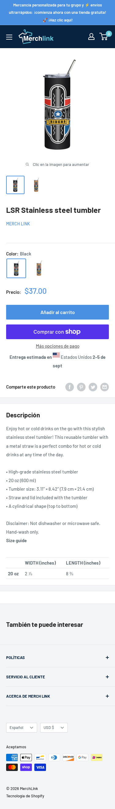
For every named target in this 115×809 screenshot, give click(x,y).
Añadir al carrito (57, 312)
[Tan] (39, 268)
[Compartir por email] (104, 386)
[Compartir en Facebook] (69, 386)
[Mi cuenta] (91, 36)
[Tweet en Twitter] (93, 386)
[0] (104, 36)
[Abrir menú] (9, 37)
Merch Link (18, 223)
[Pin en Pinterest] (81, 386)
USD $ (49, 727)
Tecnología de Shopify (25, 795)
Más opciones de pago (57, 346)
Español (16, 727)
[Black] (16, 268)
